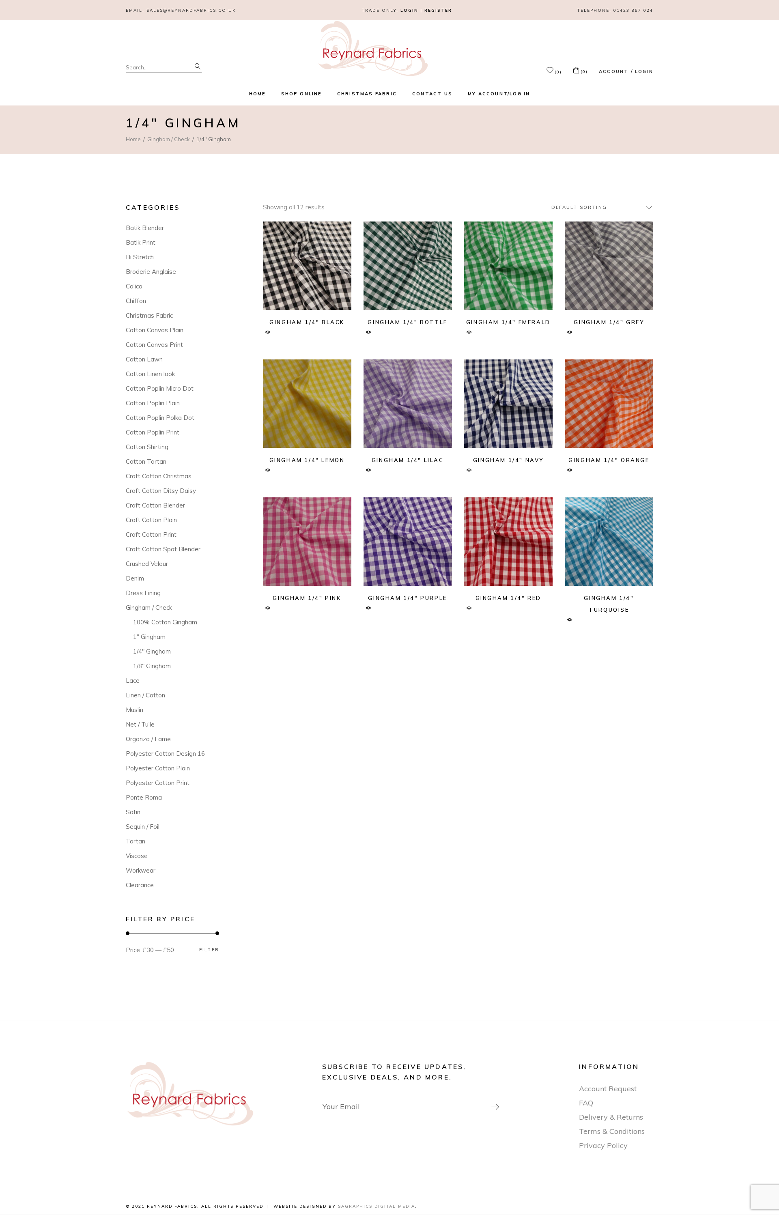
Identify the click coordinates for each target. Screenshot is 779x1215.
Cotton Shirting (147, 447)
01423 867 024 (633, 10)
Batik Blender (145, 228)
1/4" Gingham (152, 651)
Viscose (137, 856)
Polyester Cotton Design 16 (165, 753)
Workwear (140, 870)
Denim (135, 578)
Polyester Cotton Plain (158, 768)
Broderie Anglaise (151, 271)
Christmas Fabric (149, 315)
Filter (209, 950)
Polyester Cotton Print (157, 783)
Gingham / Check (149, 607)
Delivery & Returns (611, 1117)
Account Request (608, 1088)
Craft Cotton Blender (155, 505)
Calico (134, 286)
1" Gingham (149, 637)
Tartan (135, 841)
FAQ (586, 1102)
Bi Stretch (140, 257)
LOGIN (409, 10)
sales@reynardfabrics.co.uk (191, 10)
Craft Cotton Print (151, 534)
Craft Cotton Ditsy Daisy (161, 491)
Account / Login (626, 71)
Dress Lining (143, 593)
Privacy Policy (603, 1145)
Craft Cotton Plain (151, 520)
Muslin (134, 710)
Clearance (140, 885)
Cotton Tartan (146, 461)
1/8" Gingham (152, 666)
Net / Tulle (140, 724)
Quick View (268, 332)
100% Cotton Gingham (165, 622)
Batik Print (140, 242)
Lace (133, 680)
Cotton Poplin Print (152, 432)
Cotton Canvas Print (154, 344)
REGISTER (438, 10)
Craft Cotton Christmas (159, 476)
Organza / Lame (148, 739)
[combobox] (598, 207)
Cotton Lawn (144, 359)
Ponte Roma (144, 797)
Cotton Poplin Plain (153, 403)
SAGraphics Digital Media (376, 1206)
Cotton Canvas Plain (154, 330)
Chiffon (136, 301)
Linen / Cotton (145, 695)
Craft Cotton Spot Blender (163, 549)
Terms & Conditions (612, 1131)
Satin (133, 812)
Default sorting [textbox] (579, 207)
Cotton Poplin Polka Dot (160, 417)
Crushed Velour (147, 564)
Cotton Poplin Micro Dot (160, 388)
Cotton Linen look (150, 374)
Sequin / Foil (142, 826)
